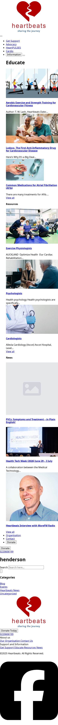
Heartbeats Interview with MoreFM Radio (30, 525)
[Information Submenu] (24, 55)
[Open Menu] (1, 36)
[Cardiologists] (32, 319)
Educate (19, 647)
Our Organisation (10, 640)
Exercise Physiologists (19, 248)
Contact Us (27, 640)
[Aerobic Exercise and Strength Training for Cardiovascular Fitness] (32, 83)
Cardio (9, 51)
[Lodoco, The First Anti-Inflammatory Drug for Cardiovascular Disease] (32, 128)
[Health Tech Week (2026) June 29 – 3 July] (32, 442)
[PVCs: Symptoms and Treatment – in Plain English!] (32, 388)
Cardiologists (14, 338)
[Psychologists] (32, 274)
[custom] (29, 723)
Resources (30, 647)
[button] (1, 571)
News (39, 647)
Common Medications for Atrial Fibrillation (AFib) (31, 187)
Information (14, 54)
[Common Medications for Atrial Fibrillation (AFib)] (32, 170)
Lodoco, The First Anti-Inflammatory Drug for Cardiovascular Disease (31, 149)
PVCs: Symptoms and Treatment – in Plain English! (30, 421)
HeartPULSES (13, 47)
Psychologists (14, 293)
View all (10, 197)
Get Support (13, 41)
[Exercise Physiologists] (32, 226)
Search (4, 567)
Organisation (13, 535)
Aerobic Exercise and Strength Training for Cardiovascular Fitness (31, 104)
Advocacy (11, 44)
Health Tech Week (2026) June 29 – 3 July (29, 461)
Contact (10, 538)
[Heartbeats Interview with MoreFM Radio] (32, 496)
